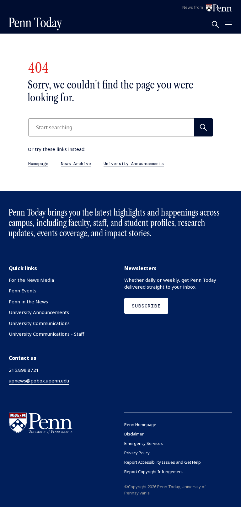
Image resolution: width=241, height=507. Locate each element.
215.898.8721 (24, 370)
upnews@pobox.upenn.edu (39, 380)
